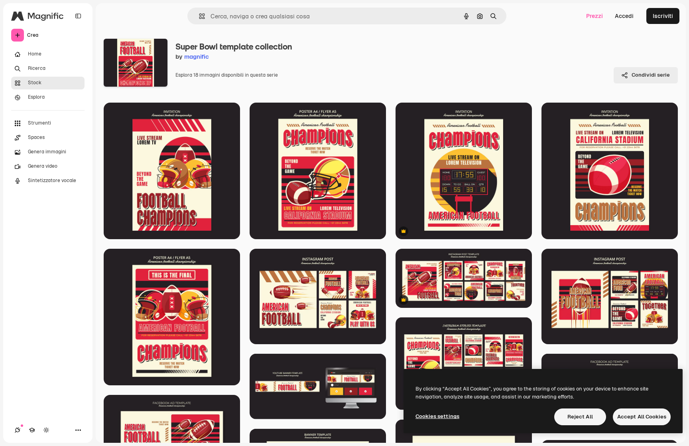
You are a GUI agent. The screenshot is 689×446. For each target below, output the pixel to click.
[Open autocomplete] (199, 16)
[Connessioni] (17, 430)
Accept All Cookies (641, 416)
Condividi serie (651, 74)
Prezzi (594, 16)
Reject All (580, 416)
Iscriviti (663, 16)
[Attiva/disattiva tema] (46, 430)
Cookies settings (437, 416)
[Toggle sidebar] (78, 16)
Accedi (624, 16)
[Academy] (32, 430)
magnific (196, 56)
